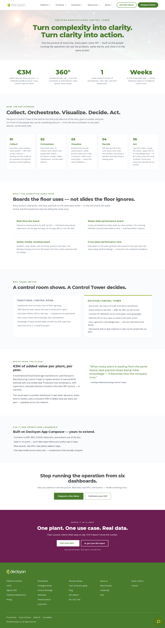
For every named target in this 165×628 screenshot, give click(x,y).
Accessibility (47, 617)
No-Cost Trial (74, 599)
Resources (93, 5)
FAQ (102, 595)
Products (60, 5)
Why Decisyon (106, 585)
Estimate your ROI (98, 496)
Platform (44, 5)
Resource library (75, 581)
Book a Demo (137, 581)
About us (104, 581)
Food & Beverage (45, 590)
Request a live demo (68, 496)
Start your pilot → (68, 543)
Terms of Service (25, 617)
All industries (43, 581)
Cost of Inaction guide (78, 585)
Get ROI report (126, 5)
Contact (134, 585)
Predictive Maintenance (16, 595)
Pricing (9, 599)
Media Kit (37, 617)
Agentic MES (11, 590)
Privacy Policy (11, 617)
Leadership (104, 590)
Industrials (42, 595)
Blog (71, 590)
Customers (42, 604)
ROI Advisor (74, 595)
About (107, 5)
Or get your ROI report (94, 543)
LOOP (8, 585)
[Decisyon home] (16, 5)
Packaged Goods (45, 585)
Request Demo (148, 5)
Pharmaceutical (44, 599)
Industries (76, 5)
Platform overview (14, 581)
